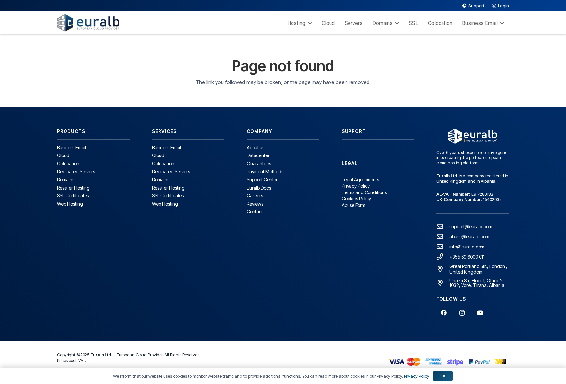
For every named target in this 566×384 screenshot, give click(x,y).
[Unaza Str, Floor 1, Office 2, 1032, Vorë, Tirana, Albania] (442, 283)
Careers (255, 195)
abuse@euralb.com (469, 236)
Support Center (262, 179)
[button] (308, 23)
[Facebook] (443, 312)
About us (255, 147)
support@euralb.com (470, 226)
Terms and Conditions (364, 192)
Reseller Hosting (73, 188)
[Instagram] (462, 312)
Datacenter (258, 155)
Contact (255, 211)
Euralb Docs (259, 188)
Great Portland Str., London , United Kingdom (478, 269)
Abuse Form (353, 205)
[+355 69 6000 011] (442, 256)
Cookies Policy (356, 198)
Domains (65, 179)
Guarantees (259, 163)
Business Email (71, 147)
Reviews (255, 204)
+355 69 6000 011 (467, 257)
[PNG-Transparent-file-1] (88, 23)
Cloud (63, 155)
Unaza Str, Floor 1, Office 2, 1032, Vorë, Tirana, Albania (476, 283)
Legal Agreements (360, 179)
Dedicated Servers (76, 171)
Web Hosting (70, 204)
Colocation (68, 163)
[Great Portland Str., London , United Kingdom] (442, 269)
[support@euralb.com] (442, 226)
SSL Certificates (73, 195)
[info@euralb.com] (442, 246)
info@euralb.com (466, 246)
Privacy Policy (356, 186)
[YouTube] (480, 312)
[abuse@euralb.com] (442, 236)
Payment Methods (265, 171)
